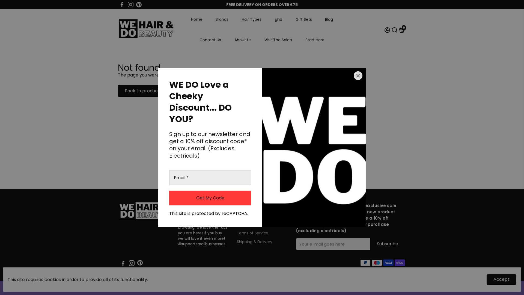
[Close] (358, 75)
